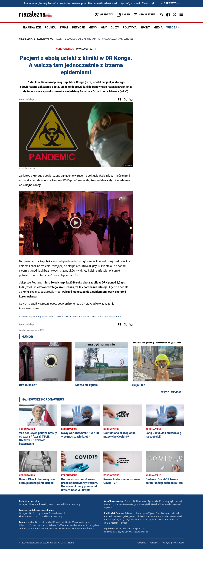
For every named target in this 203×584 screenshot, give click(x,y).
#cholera (77, 316)
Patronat (141, 542)
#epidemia (115, 316)
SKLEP (126, 14)
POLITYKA (130, 27)
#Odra (95, 316)
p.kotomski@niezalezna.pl (49, 516)
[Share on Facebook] (119, 99)
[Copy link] (131, 99)
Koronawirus (45, 39)
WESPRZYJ (106, 14)
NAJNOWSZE (32, 27)
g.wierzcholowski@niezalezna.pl (64, 504)
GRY (104, 27)
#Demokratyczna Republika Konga (37, 316)
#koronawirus (64, 316)
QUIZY (115, 27)
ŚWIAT (63, 27)
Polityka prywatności (173, 542)
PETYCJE (78, 27)
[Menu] (181, 14)
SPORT (145, 27)
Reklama (154, 542)
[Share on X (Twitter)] (125, 99)
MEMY (92, 27)
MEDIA (158, 27)
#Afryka (104, 316)
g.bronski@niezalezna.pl (52, 513)
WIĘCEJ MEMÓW (171, 392)
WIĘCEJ (171, 27)
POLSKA (50, 27)
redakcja (30, 99)
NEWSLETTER (147, 14)
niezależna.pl (27, 39)
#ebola (87, 316)
